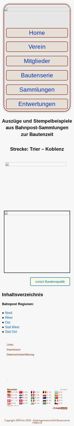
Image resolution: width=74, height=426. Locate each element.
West (9, 317)
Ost (7, 322)
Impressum (14, 349)
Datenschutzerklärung (20, 354)
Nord (8, 313)
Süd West (12, 327)
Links (10, 344)
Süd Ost (11, 332)
